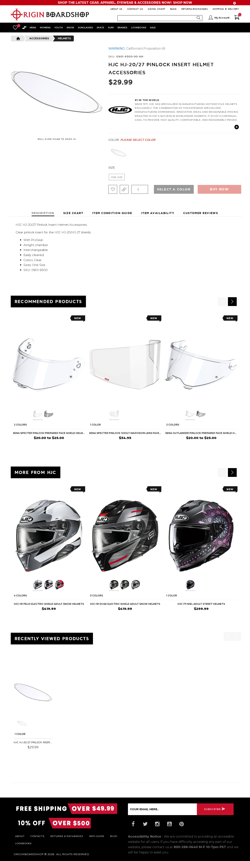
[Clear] (118, 152)
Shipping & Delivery (226, 8)
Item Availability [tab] (157, 213)
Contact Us (135, 8)
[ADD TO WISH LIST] (16, 319)
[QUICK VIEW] (31, 319)
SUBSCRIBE (212, 809)
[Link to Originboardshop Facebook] (133, 824)
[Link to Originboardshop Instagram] (157, 824)
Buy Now (219, 189)
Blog (173, 8)
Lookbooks (23, 843)
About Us (116, 8)
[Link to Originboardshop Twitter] (145, 824)
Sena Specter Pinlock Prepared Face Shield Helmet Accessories (49, 433)
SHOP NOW (182, 2)
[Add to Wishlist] (112, 189)
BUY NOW (153, 445)
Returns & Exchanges (66, 836)
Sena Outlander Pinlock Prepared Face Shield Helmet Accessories (201, 433)
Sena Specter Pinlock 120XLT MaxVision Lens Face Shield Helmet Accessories (125, 433)
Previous (105, 153)
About (20, 836)
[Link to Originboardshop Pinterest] (181, 824)
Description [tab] (43, 213)
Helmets (64, 38)
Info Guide (96, 836)
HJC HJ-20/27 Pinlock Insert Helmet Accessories (33, 742)
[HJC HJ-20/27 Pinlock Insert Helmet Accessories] (33, 692)
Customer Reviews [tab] (200, 213)
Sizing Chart (156, 8)
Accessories (39, 38)
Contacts (37, 836)
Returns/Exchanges (194, 8)
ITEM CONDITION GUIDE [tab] (112, 213)
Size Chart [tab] (73, 213)
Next (240, 153)
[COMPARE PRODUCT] (124, 189)
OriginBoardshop (29, 854)
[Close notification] (235, 3)
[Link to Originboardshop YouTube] (169, 824)
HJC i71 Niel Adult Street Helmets (201, 603)
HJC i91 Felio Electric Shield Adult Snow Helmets (49, 603)
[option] (49, 382)
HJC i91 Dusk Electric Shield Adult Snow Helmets (125, 603)
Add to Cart (40, 753)
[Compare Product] (24, 662)
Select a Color (173, 189)
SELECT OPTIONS (72, 445)
